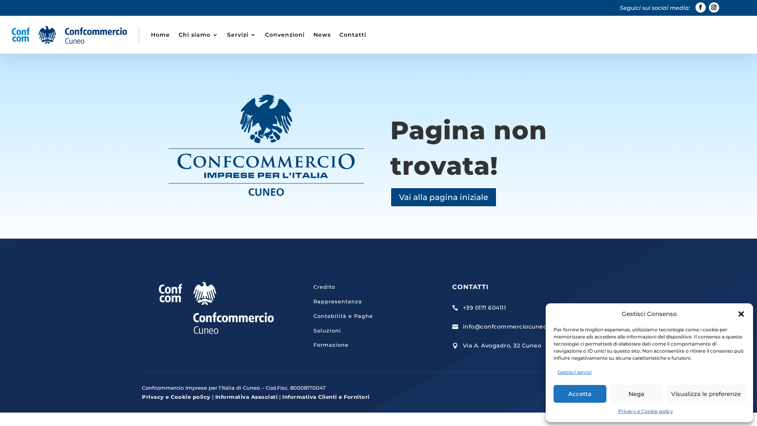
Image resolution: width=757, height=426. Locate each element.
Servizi (237, 34)
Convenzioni (285, 34)
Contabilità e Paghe (343, 316)
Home (160, 34)
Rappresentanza (337, 301)
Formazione (331, 345)
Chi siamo (195, 34)
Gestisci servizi (574, 372)
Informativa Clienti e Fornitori (326, 397)
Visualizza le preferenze (706, 394)
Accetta (579, 394)
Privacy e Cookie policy (645, 411)
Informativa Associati (246, 397)
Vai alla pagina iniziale (443, 197)
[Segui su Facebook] (700, 7)
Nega (636, 394)
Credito (324, 287)
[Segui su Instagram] (714, 7)
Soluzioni (327, 330)
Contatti (352, 34)
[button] (741, 314)
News (322, 34)
